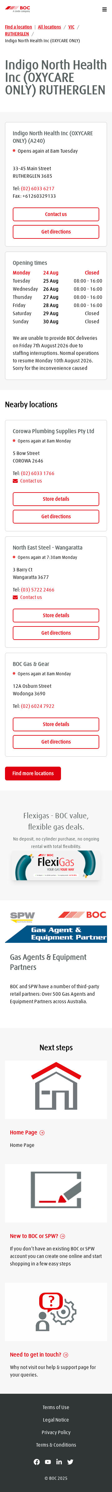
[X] (72, 1462)
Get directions (56, 231)
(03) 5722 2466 (37, 589)
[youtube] (50, 1462)
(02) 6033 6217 (37, 188)
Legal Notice (56, 1420)
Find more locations (33, 773)
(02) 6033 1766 (37, 473)
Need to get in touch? (35, 1355)
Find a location (18, 27)
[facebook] (39, 1462)
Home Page (23, 1133)
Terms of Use (56, 1407)
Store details (56, 499)
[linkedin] (61, 1462)
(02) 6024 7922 (37, 706)
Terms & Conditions (56, 1445)
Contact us (56, 214)
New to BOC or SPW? (34, 1236)
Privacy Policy (56, 1432)
